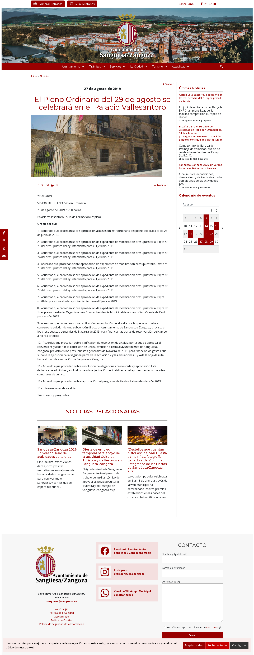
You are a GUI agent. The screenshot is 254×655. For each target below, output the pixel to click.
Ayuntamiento (71, 66)
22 (211, 234)
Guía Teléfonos (85, 4)
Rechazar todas (217, 645)
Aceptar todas (194, 645)
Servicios (115, 66)
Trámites (95, 66)
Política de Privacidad (61, 612)
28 (206, 241)
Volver (169, 84)
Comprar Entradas (50, 4)
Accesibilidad (61, 616)
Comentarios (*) (171, 581)
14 (206, 226)
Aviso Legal (61, 609)
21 (206, 234)
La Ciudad (136, 66)
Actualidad (178, 66)
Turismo (157, 66)
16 (216, 226)
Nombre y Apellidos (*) (174, 554)
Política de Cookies (61, 620)
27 (201, 241)
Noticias (44, 76)
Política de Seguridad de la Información (61, 624)
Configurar (239, 645)
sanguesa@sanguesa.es (61, 601)
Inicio (34, 76)
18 (190, 234)
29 (211, 241)
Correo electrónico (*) (174, 568)
